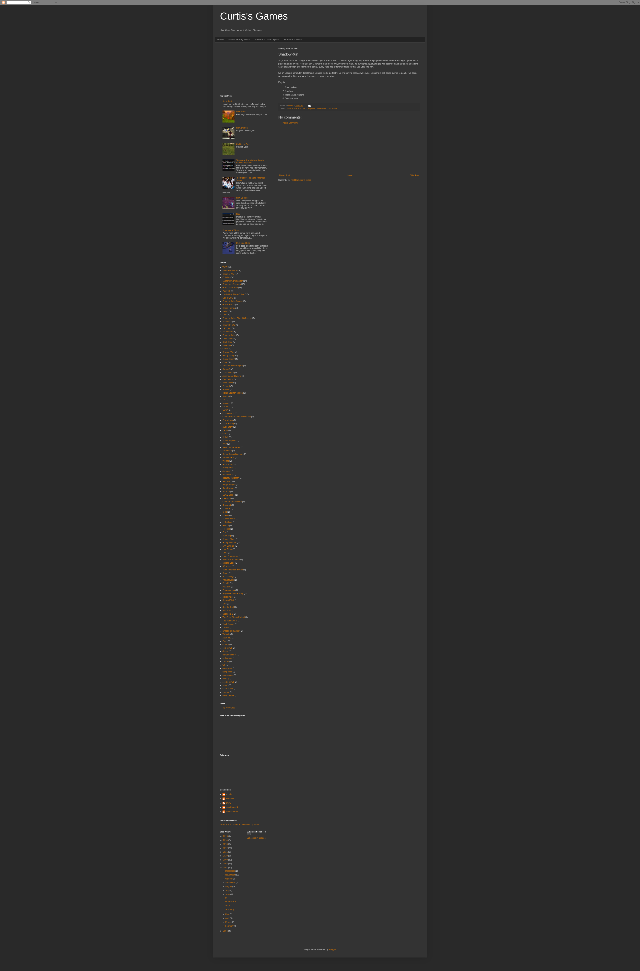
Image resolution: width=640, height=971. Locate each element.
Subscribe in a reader (256, 838)
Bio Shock (227, 481)
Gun (224, 532)
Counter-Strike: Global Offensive (237, 318)
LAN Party (229, 909)
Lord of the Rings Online (233, 294)
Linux (225, 553)
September (230, 882)
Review (225, 389)
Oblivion (226, 277)
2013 (225, 844)
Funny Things (228, 355)
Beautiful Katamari (230, 478)
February (229, 926)
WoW (224, 267)
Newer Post (284, 175)
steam (225, 685)
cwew (228, 803)
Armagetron (227, 468)
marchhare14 (232, 807)
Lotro (224, 315)
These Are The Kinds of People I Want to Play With (250, 161)
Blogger (332, 949)
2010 (225, 856)
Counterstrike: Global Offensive (236, 417)
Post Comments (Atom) (301, 180)
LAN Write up (228, 546)
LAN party (227, 328)
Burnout (226, 491)
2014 (225, 840)
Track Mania (332, 109)
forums (225, 661)
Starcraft (226, 369)
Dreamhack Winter (230, 230)
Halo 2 (225, 437)
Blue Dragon (228, 488)
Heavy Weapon (229, 542)
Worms (225, 461)
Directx (225, 515)
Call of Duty (227, 298)
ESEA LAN (227, 522)
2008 (225, 863)
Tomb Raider (228, 624)
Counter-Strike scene (232, 502)
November (230, 875)
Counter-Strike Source (232, 301)
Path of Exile (228, 580)
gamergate (227, 668)
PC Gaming (227, 576)
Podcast (226, 386)
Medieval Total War (231, 559)
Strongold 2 (227, 614)
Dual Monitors (228, 519)
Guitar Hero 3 (228, 304)
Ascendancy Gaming (231, 376)
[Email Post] (309, 106)
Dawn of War (228, 352)
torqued (226, 692)
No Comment (242, 128)
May (227, 914)
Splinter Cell (228, 607)
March (228, 922)
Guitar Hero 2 (228, 359)
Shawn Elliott (228, 600)
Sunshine (230, 798)
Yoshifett (226, 291)
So (226, 898)
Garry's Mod (227, 379)
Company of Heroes (231, 284)
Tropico (225, 627)
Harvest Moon (228, 539)
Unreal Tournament (231, 631)
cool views (227, 648)
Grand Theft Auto (230, 287)
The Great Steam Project (233, 617)
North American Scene (232, 570)
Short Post (227, 101)
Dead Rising (228, 423)
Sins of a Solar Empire (232, 366)
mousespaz (227, 675)
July (227, 890)
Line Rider (227, 549)
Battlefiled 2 (227, 474)
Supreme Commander (317, 109)
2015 (225, 836)
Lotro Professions (230, 556)
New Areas (241, 112)
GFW (224, 434)
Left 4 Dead (227, 338)
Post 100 (226, 587)
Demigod (226, 505)
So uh (227, 905)
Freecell (226, 529)
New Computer (229, 440)
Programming (228, 590)
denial (225, 651)
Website (226, 634)
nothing (225, 678)
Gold (238, 214)
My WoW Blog (228, 708)
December (230, 871)
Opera (225, 573)
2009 (225, 860)
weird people (228, 695)
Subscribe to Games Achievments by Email (239, 824)
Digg (224, 512)
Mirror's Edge (228, 563)
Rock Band (227, 342)
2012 (225, 848)
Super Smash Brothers (232, 454)
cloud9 (225, 644)
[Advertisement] (349, 149)
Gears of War (291, 109)
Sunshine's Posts (293, 39)
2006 (225, 931)
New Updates (242, 198)
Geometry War (229, 325)
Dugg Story (227, 427)
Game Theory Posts (239, 39)
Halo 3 (225, 311)
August (228, 886)
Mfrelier (229, 794)
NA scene (226, 566)
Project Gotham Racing (233, 593)
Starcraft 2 (227, 451)
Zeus (224, 641)
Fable (225, 430)
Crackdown (227, 420)
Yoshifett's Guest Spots (266, 39)
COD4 (225, 410)
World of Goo (228, 457)
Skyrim (225, 396)
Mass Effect (227, 383)
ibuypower (227, 672)
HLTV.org (226, 536)
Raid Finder (227, 597)
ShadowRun (230, 901)
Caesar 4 (226, 498)
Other (225, 362)
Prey (224, 444)
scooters (226, 403)
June (227, 894)
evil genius (227, 658)
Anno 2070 (227, 464)
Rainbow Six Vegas (231, 447)
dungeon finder (229, 655)
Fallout (225, 525)
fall (223, 400)
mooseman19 (232, 811)
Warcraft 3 (227, 321)
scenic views (228, 682)
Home (220, 39)
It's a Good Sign (243, 243)
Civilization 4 (228, 413)
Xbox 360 (226, 638)
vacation (226, 406)
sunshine (226, 345)
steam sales (227, 688)
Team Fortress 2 (229, 270)
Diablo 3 (226, 508)
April (227, 918)
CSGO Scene (228, 495)
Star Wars (226, 610)
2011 (225, 852)
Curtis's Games (254, 16)
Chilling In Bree (243, 144)
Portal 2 (226, 583)
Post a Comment (290, 123)
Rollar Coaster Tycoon (232, 393)
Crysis (225, 349)
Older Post (414, 175)
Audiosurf (226, 471)
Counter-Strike (229, 335)
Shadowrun (302, 109)
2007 (225, 867)
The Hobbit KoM (229, 621)
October (229, 879)
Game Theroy (228, 308)
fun (223, 665)
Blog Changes (229, 485)
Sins (224, 604)
